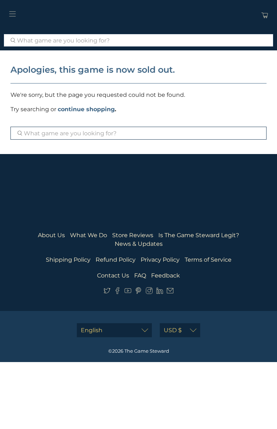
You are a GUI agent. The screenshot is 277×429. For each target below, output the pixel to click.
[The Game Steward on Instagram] (149, 292)
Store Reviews (132, 235)
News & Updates (139, 243)
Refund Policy (116, 259)
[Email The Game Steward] (170, 292)
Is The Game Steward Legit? (198, 235)
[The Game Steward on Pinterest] (138, 292)
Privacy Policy (160, 259)
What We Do (88, 235)
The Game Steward (146, 351)
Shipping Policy (68, 259)
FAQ (140, 275)
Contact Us (113, 275)
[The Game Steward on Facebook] (117, 292)
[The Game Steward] (138, 15)
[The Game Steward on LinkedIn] (159, 292)
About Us (51, 235)
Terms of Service (208, 259)
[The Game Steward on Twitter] (107, 292)
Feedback (165, 275)
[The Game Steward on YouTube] (127, 292)
